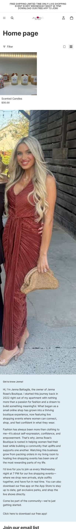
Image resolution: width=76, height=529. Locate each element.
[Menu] (4, 18)
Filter (10, 46)
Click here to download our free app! (25, 513)
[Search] (12, 18)
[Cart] (72, 18)
